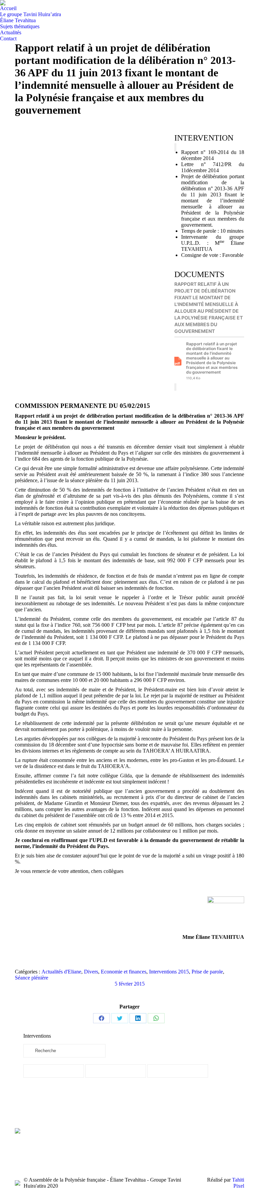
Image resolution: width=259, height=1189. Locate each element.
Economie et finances (123, 971)
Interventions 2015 (169, 971)
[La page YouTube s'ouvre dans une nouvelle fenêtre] (91, 1150)
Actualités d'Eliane (61, 971)
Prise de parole (207, 971)
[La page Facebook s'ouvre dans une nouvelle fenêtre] (81, 1150)
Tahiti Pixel (238, 1183)
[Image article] (143, 1138)
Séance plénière (31, 978)
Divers (91, 971)
